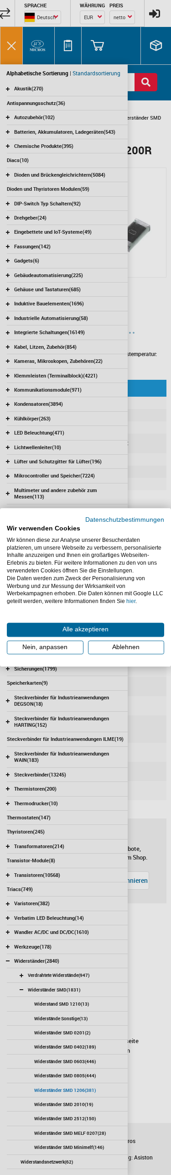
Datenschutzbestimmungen (124, 519)
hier (130, 601)
